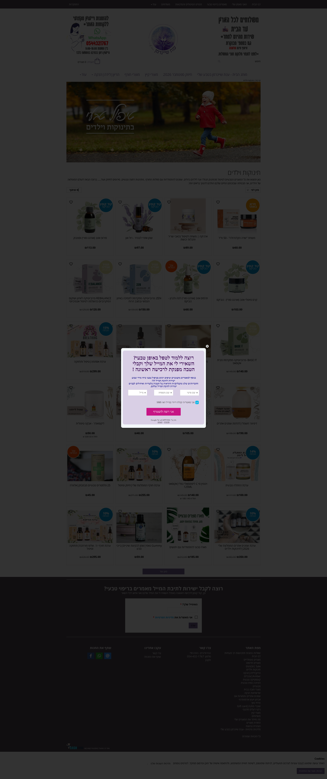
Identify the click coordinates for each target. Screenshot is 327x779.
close (207, 346)
